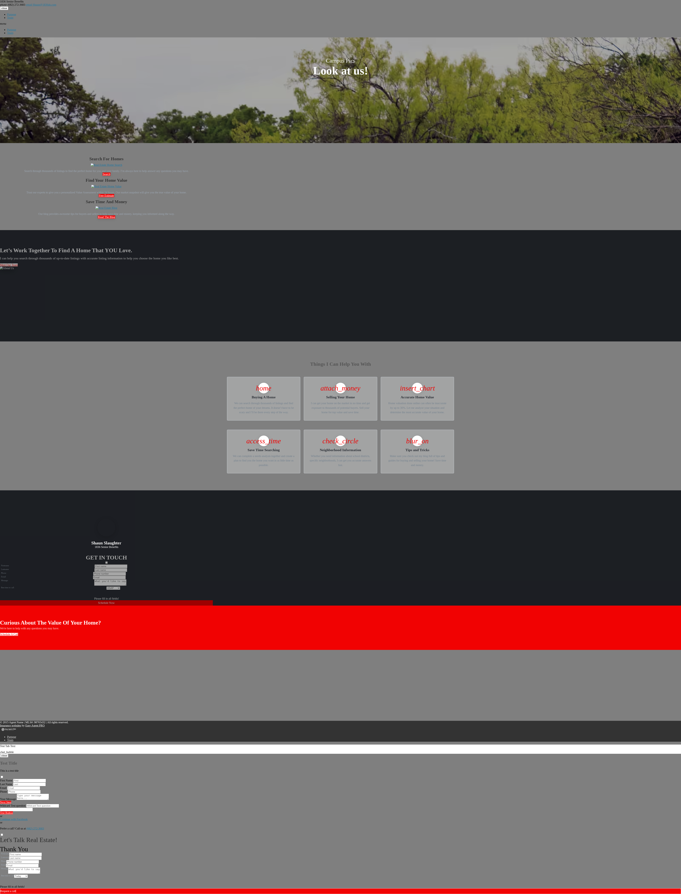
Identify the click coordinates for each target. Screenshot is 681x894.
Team (10, 17)
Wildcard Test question (13, 805)
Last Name (6, 784)
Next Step (5, 802)
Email (3, 787)
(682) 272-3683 (12, 4)
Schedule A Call (9, 634)
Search (106, 174)
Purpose (11, 14)
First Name (6, 780)
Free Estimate (106, 195)
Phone (3, 791)
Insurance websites (10, 725)
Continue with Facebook (14, 819)
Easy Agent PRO (35, 725)
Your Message (8, 799)
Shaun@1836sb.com (41, 4)
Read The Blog (106, 217)
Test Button (6, 812)
